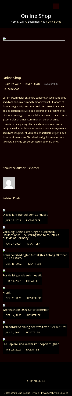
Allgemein (51, 83)
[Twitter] (64, 2)
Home (14, 21)
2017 (23, 21)
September (34, 21)
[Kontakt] (71, 2)
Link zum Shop (11, 89)
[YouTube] (68, 2)
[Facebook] (61, 2)
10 (44, 21)
